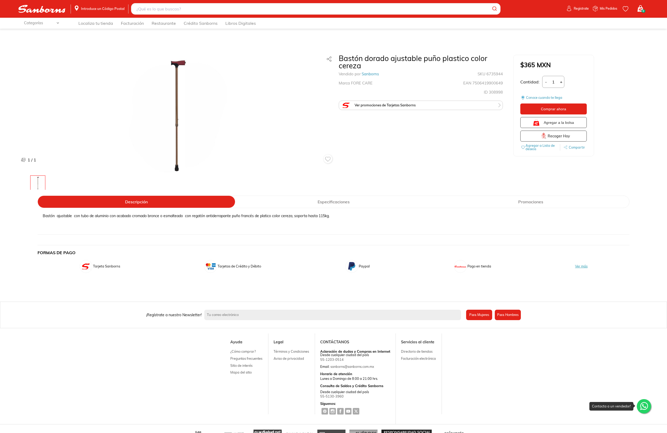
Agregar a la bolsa (559, 122)
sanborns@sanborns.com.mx (352, 366)
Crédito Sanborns (201, 23)
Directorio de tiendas (417, 351)
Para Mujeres (479, 315)
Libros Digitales (240, 23)
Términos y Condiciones (291, 351)
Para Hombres (508, 315)
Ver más (581, 266)
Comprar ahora (553, 109)
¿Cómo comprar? (243, 351)
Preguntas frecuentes (246, 358)
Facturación (132, 23)
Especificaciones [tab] (334, 201)
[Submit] (494, 8)
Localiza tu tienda (95, 23)
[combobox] (316, 9)
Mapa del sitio (241, 372)
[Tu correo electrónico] (334, 315)
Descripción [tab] (136, 201)
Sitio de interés (241, 365)
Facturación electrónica (418, 358)
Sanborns (370, 73)
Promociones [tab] (530, 201)
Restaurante (164, 23)
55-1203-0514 (332, 359)
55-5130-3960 (332, 396)
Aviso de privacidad (289, 358)
